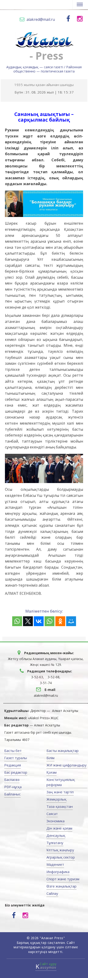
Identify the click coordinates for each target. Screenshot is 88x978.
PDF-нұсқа (13, 786)
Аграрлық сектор (60, 857)
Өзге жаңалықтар (61, 886)
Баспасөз (11, 779)
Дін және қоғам (59, 828)
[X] (28, 621)
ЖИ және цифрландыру (66, 765)
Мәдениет (55, 864)
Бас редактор (15, 772)
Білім (50, 757)
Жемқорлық (56, 799)
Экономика (55, 821)
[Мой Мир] (71, 621)
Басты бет (13, 750)
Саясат (52, 813)
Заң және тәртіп (60, 792)
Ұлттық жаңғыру (60, 850)
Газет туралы (15, 757)
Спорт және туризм (62, 879)
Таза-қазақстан (59, 806)
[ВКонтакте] (39, 621)
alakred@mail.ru (41, 19)
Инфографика (57, 871)
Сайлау (52, 893)
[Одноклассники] (60, 621)
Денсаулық (55, 835)
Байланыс (12, 794)
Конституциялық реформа (60, 782)
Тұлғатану (54, 842)
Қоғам (51, 772)
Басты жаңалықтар (62, 750)
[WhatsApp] (17, 621)
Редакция (12, 765)
